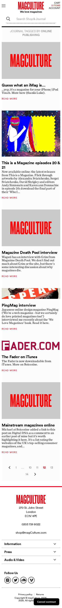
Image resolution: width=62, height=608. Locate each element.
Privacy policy (25, 594)
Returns (40, 594)
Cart (57, 3)
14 (26, 474)
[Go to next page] (34, 474)
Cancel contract (46, 601)
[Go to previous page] (9, 467)
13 (51, 467)
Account (54, 8)
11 (37, 467)
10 (30, 467)
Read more (9, 98)
